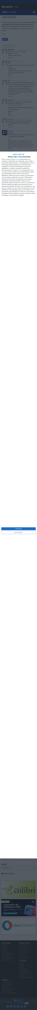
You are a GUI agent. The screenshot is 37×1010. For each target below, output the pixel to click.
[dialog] (18, 505)
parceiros (16, 159)
